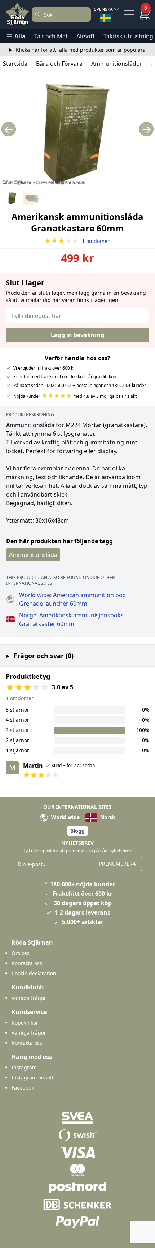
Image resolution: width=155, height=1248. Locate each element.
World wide (65, 817)
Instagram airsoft (33, 1077)
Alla (20, 36)
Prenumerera (117, 863)
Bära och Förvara (59, 64)
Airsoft (85, 36)
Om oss (21, 953)
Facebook (23, 1087)
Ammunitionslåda (33, 555)
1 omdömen (77, 241)
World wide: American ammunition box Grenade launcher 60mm (72, 599)
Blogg (77, 830)
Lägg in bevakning (77, 335)
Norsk (107, 817)
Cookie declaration (34, 973)
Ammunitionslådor (116, 64)
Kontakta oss (27, 963)
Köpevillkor (25, 1022)
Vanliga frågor (29, 997)
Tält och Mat (51, 36)
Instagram (24, 1067)
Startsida (15, 64)
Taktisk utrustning (128, 36)
